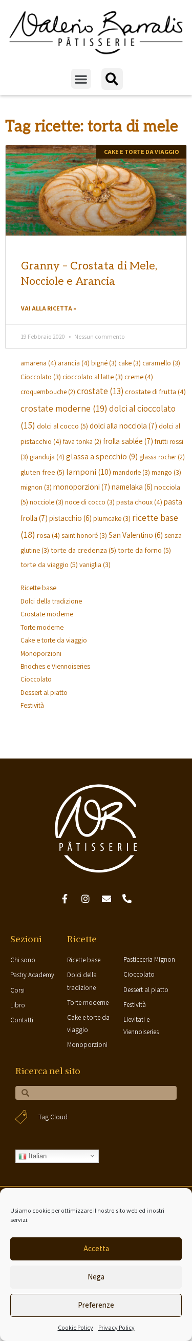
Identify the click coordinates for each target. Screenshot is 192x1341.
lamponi (88, 471)
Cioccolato (40, 376)
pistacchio (70, 518)
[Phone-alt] (127, 899)
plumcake (112, 518)
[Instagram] (85, 899)
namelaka (132, 486)
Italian (37, 1156)
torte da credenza (83, 550)
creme (138, 376)
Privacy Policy (116, 1327)
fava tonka (82, 441)
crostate (100, 391)
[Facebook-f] (65, 899)
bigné (104, 362)
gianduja (47, 456)
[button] (81, 79)
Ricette (82, 939)
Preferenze (96, 1305)
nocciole (46, 502)
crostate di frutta (155, 391)
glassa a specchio (102, 456)
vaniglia (95, 564)
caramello (161, 362)
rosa (48, 535)
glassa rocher (162, 457)
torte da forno (144, 550)
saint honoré (84, 535)
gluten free (42, 472)
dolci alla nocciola (123, 425)
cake (129, 362)
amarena (38, 362)
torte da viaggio (49, 564)
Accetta (96, 1248)
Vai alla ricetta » (48, 308)
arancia (74, 362)
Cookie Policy (75, 1327)
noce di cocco (90, 502)
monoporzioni (81, 486)
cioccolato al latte (92, 376)
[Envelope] (106, 899)
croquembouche (47, 391)
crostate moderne (64, 408)
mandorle (131, 472)
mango (166, 472)
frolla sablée (128, 441)
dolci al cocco (62, 426)
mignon (36, 487)
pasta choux (139, 502)
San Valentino (136, 535)
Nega (96, 1276)
